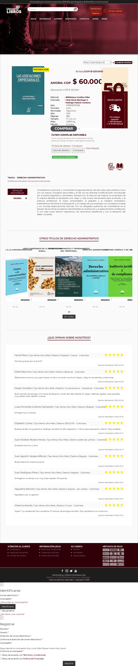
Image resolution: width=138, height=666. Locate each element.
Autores (58, 19)
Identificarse (96, 9)
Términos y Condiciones (51, 549)
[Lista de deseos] (14, 306)
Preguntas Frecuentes (19, 553)
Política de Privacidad (50, 556)
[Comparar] (17, 306)
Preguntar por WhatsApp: (64, 157)
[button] (69, 312)
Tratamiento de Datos (50, 553)
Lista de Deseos (79, 556)
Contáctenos (15, 549)
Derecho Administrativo (31, 177)
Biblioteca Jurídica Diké (78, 97)
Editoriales (45, 19)
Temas (104, 19)
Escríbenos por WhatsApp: (80, 577)
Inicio (33, 19)
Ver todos (69, 316)
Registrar (95, 13)
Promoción (41, 69)
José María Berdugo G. (77, 100)
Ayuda (95, 19)
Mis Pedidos (78, 553)
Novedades (70, 19)
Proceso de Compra (18, 556)
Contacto (84, 19)
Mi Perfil (76, 549)
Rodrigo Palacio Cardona (78, 102)
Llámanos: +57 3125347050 (56, 577)
